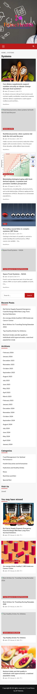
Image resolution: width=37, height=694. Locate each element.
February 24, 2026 (14, 535)
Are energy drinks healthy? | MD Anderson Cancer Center (18, 319)
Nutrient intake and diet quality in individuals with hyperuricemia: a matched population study (18, 337)
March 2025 (7, 396)
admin (6, 91)
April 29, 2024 (13, 276)
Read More (6, 104)
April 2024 (6, 440)
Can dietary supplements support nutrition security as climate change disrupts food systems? (17, 86)
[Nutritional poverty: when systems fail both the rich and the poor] (18, 119)
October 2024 (8, 416)
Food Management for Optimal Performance (15, 269)
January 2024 (7, 444)
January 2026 (7, 356)
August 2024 (7, 424)
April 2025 (6, 392)
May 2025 (6, 388)
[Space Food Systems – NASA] (18, 260)
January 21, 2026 (14, 91)
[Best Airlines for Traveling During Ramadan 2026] (18, 588)
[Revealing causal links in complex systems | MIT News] (18, 214)
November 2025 (8, 364)
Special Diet (7, 480)
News (4, 223)
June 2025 (6, 384)
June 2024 (6, 432)
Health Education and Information (15, 464)
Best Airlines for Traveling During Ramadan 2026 (18, 325)
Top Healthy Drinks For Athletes (14, 331)
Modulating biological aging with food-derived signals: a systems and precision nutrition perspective (18, 181)
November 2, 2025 (14, 138)
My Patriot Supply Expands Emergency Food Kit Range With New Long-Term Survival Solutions (17, 311)
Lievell (3, 491)
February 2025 (8, 400)
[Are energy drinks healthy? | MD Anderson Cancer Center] (18, 552)
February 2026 (8, 352)
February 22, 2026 (14, 640)
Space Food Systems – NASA (14, 274)
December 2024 (8, 408)
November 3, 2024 (14, 233)
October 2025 (8, 368)
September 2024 (9, 420)
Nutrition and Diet (8, 79)
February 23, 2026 (14, 571)
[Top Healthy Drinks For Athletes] (18, 623)
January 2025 (7, 404)
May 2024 (6, 436)
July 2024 (6, 428)
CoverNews (30, 688)
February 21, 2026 (14, 678)
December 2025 (8, 360)
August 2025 (7, 376)
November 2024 (8, 412)
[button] (3, 46)
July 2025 (6, 380)
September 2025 (9, 372)
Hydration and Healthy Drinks (13, 468)
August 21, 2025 (14, 186)
